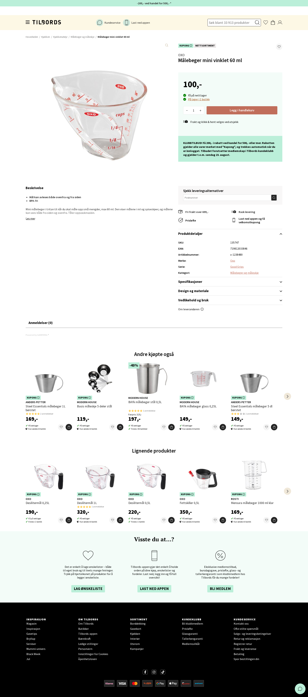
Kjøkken (45, 36)
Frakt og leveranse (245, 649)
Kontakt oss (241, 623)
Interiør (135, 638)
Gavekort (135, 628)
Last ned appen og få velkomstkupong (252, 220)
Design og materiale (193, 291)
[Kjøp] (69, 427)
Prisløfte (190, 220)
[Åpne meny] (28, 22)
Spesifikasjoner (190, 281)
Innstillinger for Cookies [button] (93, 654)
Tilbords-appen (87, 633)
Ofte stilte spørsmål (246, 628)
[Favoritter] (61, 427)
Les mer (30, 218)
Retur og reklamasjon (247, 638)
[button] (279, 47)
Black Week (33, 654)
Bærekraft (84, 638)
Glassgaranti (190, 633)
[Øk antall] (200, 110)
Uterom (135, 644)
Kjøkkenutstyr (60, 36)
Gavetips (31, 633)
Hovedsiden (32, 36)
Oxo (181, 55)
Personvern (85, 649)
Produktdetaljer (190, 233)
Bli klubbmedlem (192, 623)
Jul (28, 659)
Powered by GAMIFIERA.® (37, 335)
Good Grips (237, 266)
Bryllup (30, 638)
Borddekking (138, 623)
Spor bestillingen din (246, 659)
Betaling (239, 654)
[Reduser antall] (186, 110)
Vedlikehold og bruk (193, 300)
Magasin (31, 623)
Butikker (83, 628)
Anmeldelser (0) (41, 323)
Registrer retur (243, 644)
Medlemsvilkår (191, 644)
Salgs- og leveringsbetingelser (252, 633)
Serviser (31, 644)
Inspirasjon (33, 628)
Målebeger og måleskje (82, 36)
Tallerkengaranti (192, 638)
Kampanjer (137, 649)
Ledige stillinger (88, 644)
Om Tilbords (86, 623)
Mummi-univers (35, 649)
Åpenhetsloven (87, 659)
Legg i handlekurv (242, 110)
